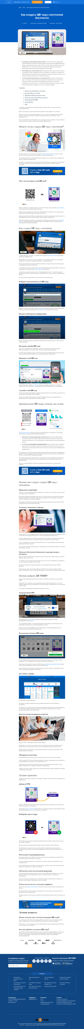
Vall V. (25, 23)
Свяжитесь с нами (12, 1001)
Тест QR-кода (36, 385)
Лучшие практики (29, 102)
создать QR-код (60, 208)
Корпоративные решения (46, 1002)
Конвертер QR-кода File (50, 986)
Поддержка (32, 997)
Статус (42, 1001)
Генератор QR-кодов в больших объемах (65, 978)
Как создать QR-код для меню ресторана (35, 987)
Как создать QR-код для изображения (19, 983)
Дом (20, 7)
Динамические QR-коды (24, 432)
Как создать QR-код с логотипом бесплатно (38, 7)
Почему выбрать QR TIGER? (31, 100)
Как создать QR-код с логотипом (32, 93)
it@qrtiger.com (33, 999)
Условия (59, 997)
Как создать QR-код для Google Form (50, 983)
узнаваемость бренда (52, 255)
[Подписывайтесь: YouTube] (38, 961)
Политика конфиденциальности (64, 1002)
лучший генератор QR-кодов (48, 154)
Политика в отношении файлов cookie (66, 1004)
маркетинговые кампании (33, 887)
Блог (24, 7)
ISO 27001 (31, 619)
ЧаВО (26, 104)
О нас (41, 999)
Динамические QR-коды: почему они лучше (35, 95)
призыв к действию (30, 808)
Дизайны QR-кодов (39, 269)
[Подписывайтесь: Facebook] (46, 961)
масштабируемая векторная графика (52, 664)
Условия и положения (62, 999)
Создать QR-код (37, 2)
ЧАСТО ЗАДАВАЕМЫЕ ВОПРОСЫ (16, 999)
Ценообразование (44, 1004)
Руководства (12, 997)
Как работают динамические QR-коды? (18, 979)
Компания (43, 997)
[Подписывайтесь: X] (50, 961)
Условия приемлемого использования (66, 1001)
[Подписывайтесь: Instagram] (42, 961)
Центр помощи (12, 1002)
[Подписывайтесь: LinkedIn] (34, 961)
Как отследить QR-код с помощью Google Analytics (19, 988)
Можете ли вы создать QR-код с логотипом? (35, 91)
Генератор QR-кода (41, 309)
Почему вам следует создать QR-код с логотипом (36, 97)
